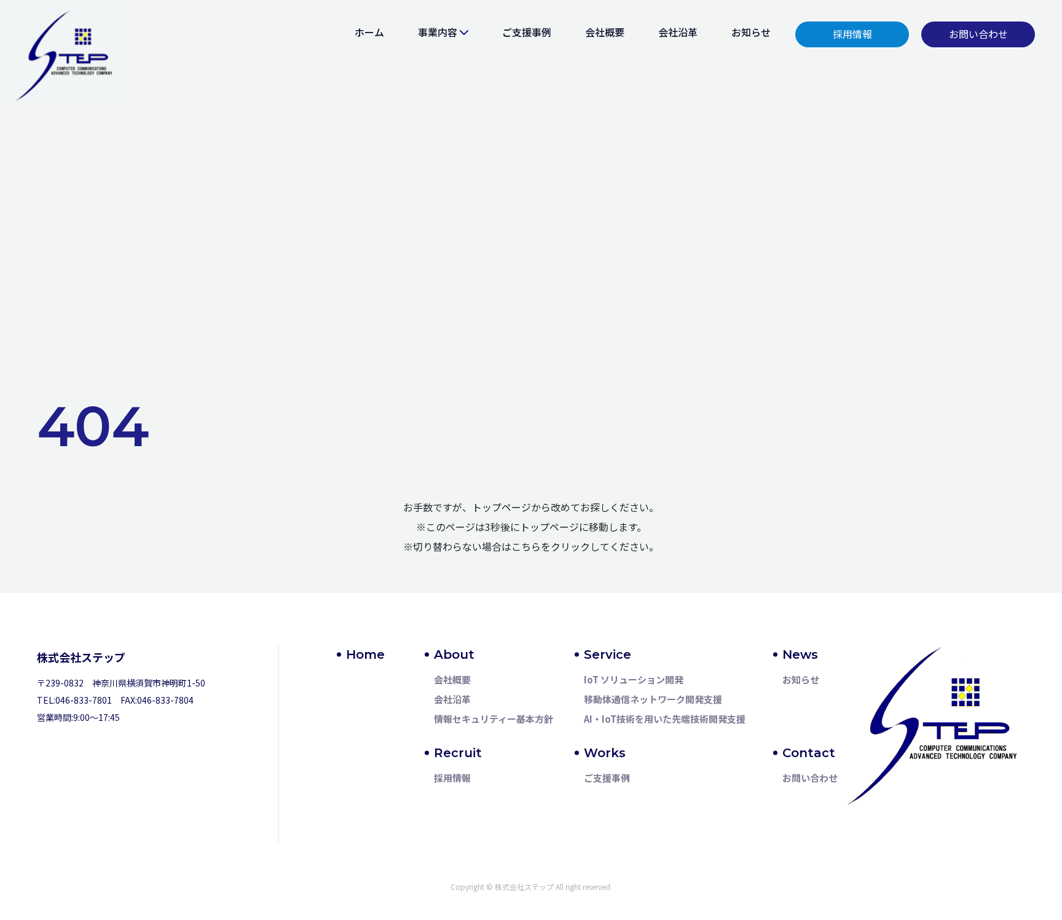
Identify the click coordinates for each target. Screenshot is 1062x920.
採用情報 (452, 777)
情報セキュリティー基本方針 (493, 718)
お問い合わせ (810, 777)
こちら (526, 546)
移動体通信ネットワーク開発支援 (653, 699)
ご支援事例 (526, 32)
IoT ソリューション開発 (633, 679)
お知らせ (751, 32)
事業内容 (437, 32)
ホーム (369, 32)
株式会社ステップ (81, 657)
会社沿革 (678, 32)
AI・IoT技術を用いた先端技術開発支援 (664, 718)
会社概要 (604, 32)
